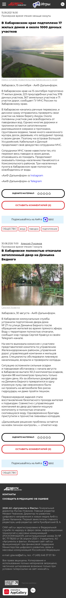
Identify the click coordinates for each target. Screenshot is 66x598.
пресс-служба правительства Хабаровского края (29, 79)
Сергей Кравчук (11, 307)
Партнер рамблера (29, 583)
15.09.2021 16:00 (10, 12)
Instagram (37, 175)
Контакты (9, 494)
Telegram (36, 181)
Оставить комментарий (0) (33, 205)
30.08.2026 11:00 (10, 243)
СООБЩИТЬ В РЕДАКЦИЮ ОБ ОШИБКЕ (25, 498)
